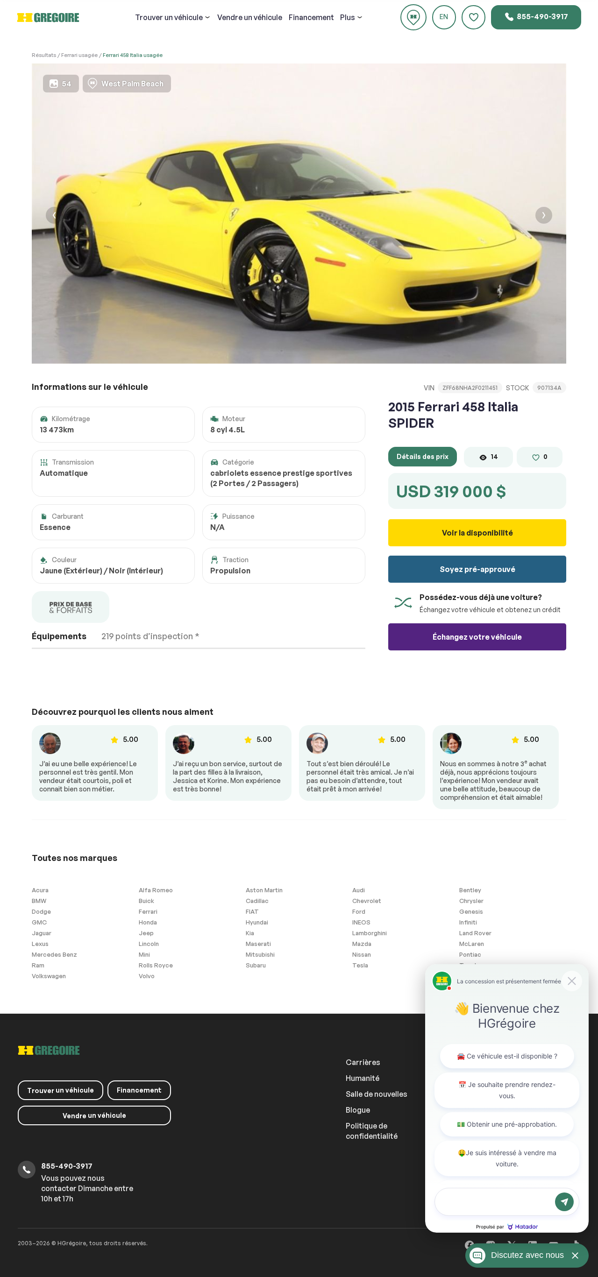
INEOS (361, 922)
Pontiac (470, 954)
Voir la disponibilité (477, 532)
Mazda (361, 943)
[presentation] (54, 216)
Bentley (470, 890)
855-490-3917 (541, 16)
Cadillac (257, 900)
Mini (144, 954)
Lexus (40, 943)
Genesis (471, 911)
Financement (311, 17)
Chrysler (471, 900)
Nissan (361, 954)
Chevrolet (366, 900)
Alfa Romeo (156, 890)
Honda (148, 922)
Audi (358, 890)
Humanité (362, 1078)
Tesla (360, 965)
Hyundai (257, 922)
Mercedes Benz (54, 954)
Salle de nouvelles (376, 1094)
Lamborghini (369, 933)
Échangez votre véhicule (477, 637)
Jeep (146, 933)
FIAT (252, 911)
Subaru (256, 965)
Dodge (41, 911)
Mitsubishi (260, 954)
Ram (38, 965)
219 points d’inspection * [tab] (150, 636)
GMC (39, 922)
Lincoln (149, 943)
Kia (250, 933)
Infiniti (468, 922)
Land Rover (475, 933)
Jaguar (41, 933)
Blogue (358, 1110)
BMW (39, 900)
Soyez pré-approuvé (477, 569)
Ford (358, 911)
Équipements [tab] (59, 636)
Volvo (147, 976)
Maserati (258, 943)
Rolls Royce (156, 965)
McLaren (471, 943)
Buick (146, 900)
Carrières (363, 1062)
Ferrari (148, 911)
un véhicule (169, 17)
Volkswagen (49, 976)
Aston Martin (264, 890)
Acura (40, 890)
